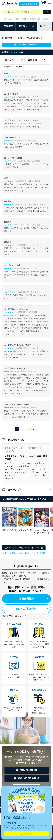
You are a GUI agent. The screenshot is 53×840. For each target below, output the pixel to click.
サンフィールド (18, 448)
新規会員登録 (26, 598)
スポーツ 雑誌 (14, 19)
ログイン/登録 (29, 4)
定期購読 (8, 26)
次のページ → (32, 429)
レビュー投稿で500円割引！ (28, 44)
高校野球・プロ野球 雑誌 (31, 19)
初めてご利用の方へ (26, 608)
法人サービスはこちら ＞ (14, 615)
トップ (4, 19)
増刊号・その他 (26, 26)
